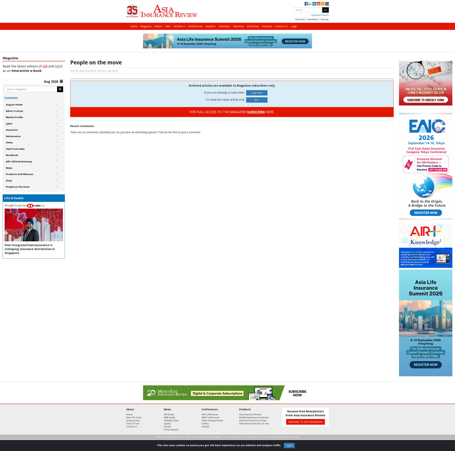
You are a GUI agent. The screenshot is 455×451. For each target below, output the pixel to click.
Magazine (145, 26)
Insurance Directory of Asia (252, 420)
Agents (167, 423)
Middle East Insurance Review (254, 417)
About (129, 414)
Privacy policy (133, 420)
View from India (15, 148)
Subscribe (300, 19)
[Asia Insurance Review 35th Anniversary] (161, 10)
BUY (257, 99)
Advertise (238, 26)
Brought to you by (15, 205)
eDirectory (253, 26)
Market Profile (14, 117)
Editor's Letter (14, 111)
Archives (178, 26)
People (167, 426)
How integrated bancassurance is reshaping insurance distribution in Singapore (30, 249)
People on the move (18, 186)
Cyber (9, 123)
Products (267, 26)
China (9, 142)
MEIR (58, 66)
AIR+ (168, 26)
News (157, 26)
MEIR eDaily (169, 417)
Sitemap (325, 19)
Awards (209, 26)
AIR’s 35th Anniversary (19, 161)
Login (294, 26)
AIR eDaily (169, 414)
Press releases (171, 429)
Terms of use (132, 423)
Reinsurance (13, 136)
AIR (45, 66)
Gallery (205, 423)
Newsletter (312, 19)
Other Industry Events (212, 420)
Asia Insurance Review (250, 414)
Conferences (195, 26)
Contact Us (281, 26)
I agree (289, 445)
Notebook (12, 155)
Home (133, 26)
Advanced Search (320, 15)
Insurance (12, 129)
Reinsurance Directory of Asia (254, 423)
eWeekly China (171, 420)
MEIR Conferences (211, 417)
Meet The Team (134, 417)
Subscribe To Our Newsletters (305, 421)
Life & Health (13, 198)
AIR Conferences (210, 414)
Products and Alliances (19, 174)
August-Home (14, 104)
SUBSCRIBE (256, 112)
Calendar (224, 26)
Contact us (131, 426)
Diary (9, 180)
